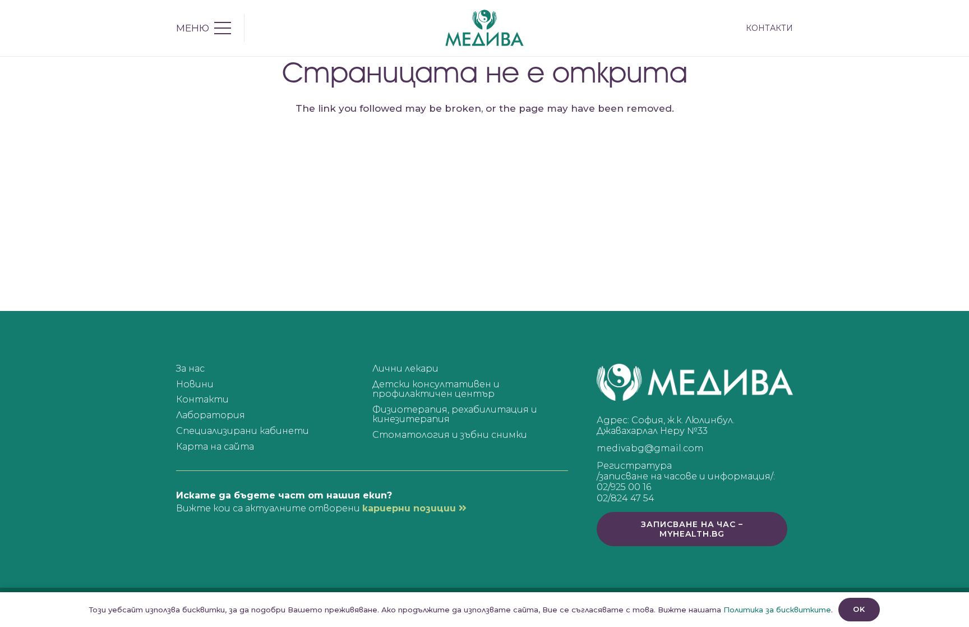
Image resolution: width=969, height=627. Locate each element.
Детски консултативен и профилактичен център (436, 389)
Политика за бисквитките (777, 609)
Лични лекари (405, 368)
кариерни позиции (410, 508)
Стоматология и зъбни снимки (449, 434)
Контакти (202, 399)
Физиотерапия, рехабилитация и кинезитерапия (454, 414)
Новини (195, 384)
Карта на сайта (215, 446)
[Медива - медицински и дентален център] (484, 28)
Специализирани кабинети (242, 430)
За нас (190, 368)
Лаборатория (210, 415)
